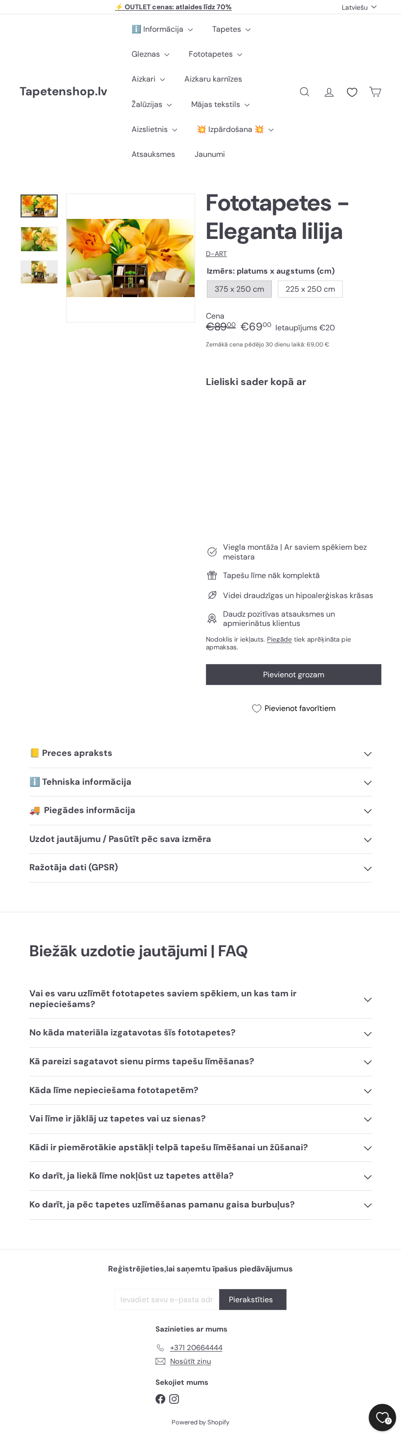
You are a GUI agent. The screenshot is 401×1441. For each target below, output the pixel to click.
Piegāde (279, 639)
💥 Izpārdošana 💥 (231, 129)
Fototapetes (212, 54)
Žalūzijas (148, 104)
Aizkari (144, 79)
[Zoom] (131, 258)
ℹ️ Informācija (158, 29)
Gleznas (147, 54)
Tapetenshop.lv (63, 92)
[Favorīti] (352, 92)
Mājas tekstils (216, 104)
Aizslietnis (151, 129)
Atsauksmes (153, 154)
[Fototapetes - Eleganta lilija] (294, 431)
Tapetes (227, 29)
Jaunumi (210, 154)
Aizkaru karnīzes (213, 79)
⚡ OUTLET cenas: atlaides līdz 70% (173, 6)
